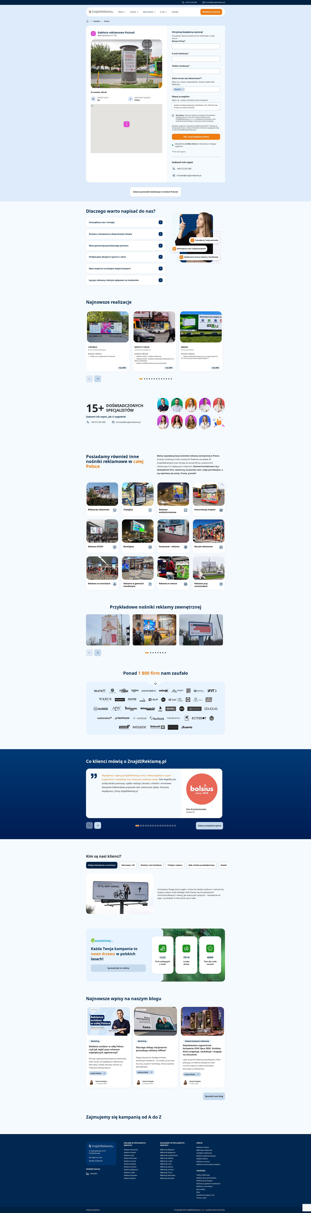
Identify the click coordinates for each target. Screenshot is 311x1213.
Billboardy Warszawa (167, 1175)
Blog (198, 1192)
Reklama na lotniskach (204, 1186)
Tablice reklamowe (203, 1175)
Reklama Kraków (130, 1152)
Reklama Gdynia (130, 1178)
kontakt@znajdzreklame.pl (215, 2)
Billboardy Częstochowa (168, 1155)
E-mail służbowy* (180, 53)
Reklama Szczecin (130, 1167)
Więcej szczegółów (181, 96)
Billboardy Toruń (166, 1172)
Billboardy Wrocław (167, 1178)
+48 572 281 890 (191, 2)
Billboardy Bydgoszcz (168, 1152)
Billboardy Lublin (166, 1161)
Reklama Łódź (129, 1155)
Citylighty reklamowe (204, 1153)
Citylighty (96, 21)
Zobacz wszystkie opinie (209, 825)
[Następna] (97, 378)
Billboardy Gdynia (166, 1167)
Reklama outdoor (202, 1147)
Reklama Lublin (129, 1172)
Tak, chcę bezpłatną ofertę (196, 136)
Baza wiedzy (200, 1189)
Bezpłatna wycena (211, 11)
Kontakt (175, 12)
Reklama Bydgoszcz (131, 1169)
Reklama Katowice (130, 1175)
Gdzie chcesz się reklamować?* (187, 78)
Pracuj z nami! (201, 1198)
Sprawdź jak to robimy (118, 968)
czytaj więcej (95, 1073)
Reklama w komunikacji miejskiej (208, 1164)
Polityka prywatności (93, 1210)
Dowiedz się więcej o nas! (205, 1195)
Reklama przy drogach (204, 1181)
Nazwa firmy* (178, 41)
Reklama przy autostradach (206, 1178)
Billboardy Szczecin (167, 1169)
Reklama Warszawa (131, 1150)
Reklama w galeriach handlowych (208, 1183)
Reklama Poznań (130, 1161)
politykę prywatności (201, 126)
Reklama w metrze (203, 1161)
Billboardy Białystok (167, 1150)
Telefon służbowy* (181, 66)
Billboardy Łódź (165, 1164)
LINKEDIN (93, 1174)
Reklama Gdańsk (130, 1164)
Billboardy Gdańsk (166, 1158)
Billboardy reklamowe (204, 1150)
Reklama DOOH (202, 1159)
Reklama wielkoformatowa (206, 1156)
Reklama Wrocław (130, 1158)
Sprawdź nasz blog (214, 1096)
